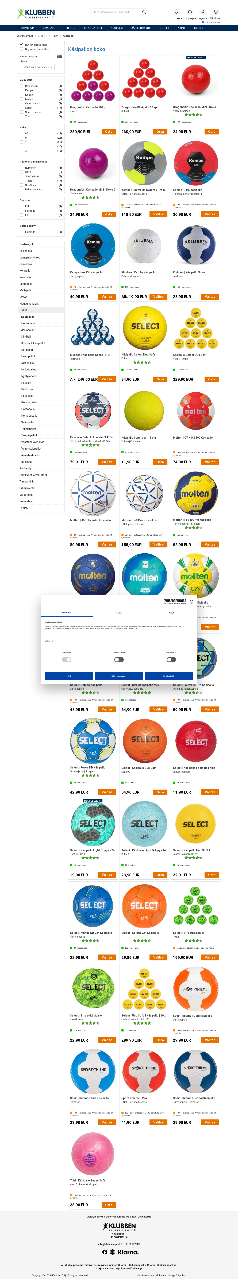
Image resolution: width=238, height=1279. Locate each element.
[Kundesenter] (190, 12)
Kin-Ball (26, 336)
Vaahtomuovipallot (32, 442)
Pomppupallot (29, 415)
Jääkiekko (26, 264)
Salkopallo (27, 422)
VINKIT (182, 27)
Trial (27, 116)
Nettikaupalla (144, 1275)
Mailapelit (26, 290)
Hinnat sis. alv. (213, 22)
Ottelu (28, 172)
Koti (31, 35)
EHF (27, 206)
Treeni (28, 180)
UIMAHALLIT (50, 27)
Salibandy (25, 468)
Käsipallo (25, 277)
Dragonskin (31, 86)
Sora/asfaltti (32, 176)
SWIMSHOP (27, 27)
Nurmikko (30, 167)
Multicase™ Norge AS (167, 1275)
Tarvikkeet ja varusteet (33, 475)
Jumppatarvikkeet (30, 257)
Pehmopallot (29, 402)
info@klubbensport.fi (110, 1244)
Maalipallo (27, 363)
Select (28, 107)
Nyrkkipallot (28, 369)
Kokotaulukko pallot (33, 343)
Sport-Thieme (33, 112)
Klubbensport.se (166, 1265)
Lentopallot (28, 356)
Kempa (29, 90)
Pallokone (27, 389)
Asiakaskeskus (96, 1216)
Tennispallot (28, 429)
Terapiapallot (29, 435)
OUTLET (164, 27)
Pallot (55, 35)
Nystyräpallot (29, 376)
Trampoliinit (27, 481)
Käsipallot (68, 35)
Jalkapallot (27, 330)
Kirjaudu (202, 12)
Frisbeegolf (27, 244)
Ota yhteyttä (144, 1216)
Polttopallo (28, 409)
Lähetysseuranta (115, 1216)
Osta (108, 131)
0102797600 (133, 1244)
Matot (23, 297)
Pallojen (26, 382)
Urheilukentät (27, 488)
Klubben (29, 94)
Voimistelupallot (31, 448)
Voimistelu (26, 501)
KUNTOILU (117, 27)
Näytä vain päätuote (36, 44)
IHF (27, 215)
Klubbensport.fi (137, 1265)
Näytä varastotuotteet (37, 49)
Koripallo (25, 270)
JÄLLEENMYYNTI (141, 27)
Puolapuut (26, 461)
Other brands (32, 103)
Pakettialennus (33, 189)
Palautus (131, 1216)
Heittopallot (28, 323)
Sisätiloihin (31, 185)
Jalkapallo (26, 251)
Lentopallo (26, 283)
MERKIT (198, 27)
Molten (29, 99)
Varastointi (26, 494)
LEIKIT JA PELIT (93, 27)
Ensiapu (24, 508)
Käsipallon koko (86, 49)
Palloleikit (27, 395)
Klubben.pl (136, 1268)
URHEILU (71, 27)
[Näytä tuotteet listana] (59, 56)
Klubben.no (111, 1268)
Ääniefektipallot (30, 455)
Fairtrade (30, 210)
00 (26, 133)
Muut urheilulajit (29, 303)
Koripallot (27, 349)
